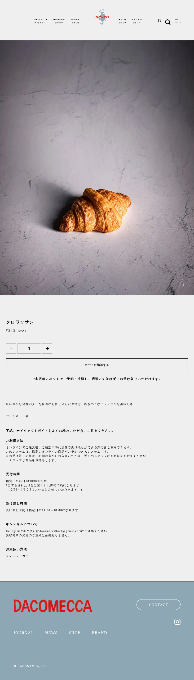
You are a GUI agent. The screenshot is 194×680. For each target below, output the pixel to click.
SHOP (123, 20)
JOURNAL (59, 20)
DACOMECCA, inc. (33, 666)
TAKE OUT (40, 20)
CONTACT (158, 605)
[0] (176, 21)
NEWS (75, 20)
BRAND (137, 20)
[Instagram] (177, 623)
